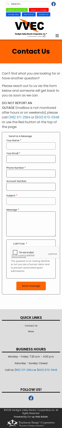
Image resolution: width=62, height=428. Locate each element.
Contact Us (31, 325)
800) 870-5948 (47, 117)
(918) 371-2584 (19, 117)
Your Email (12, 153)
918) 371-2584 (24, 370)
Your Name (12, 140)
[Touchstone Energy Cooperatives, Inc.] (31, 423)
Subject (10, 195)
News (31, 331)
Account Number (16, 181)
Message (11, 209)
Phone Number (15, 167)
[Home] (31, 28)
